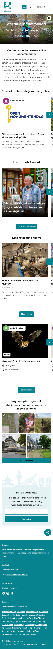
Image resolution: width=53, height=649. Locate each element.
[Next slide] (49, 115)
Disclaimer (7, 644)
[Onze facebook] (4, 593)
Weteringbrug (7, 634)
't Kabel (29, 631)
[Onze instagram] (8, 593)
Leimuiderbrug (8, 621)
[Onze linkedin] (12, 593)
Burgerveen (31, 615)
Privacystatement (29, 644)
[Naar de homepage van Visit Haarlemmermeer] (7, 7)
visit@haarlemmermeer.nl (17, 575)
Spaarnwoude (19, 631)
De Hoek (5, 618)
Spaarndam (7, 631)
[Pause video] (49, 18)
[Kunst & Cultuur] (6, 101)
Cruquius (40, 615)
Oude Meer (29, 625)
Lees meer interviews (26, 226)
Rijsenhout (6, 628)
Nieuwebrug (19, 625)
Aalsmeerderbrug (9, 612)
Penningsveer (41, 625)
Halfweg (29, 618)
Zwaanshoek (19, 634)
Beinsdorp (43, 612)
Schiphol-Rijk (41, 628)
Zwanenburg (31, 634)
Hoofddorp (39, 618)
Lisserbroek (27, 621)
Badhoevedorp (32, 612)
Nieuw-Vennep (39, 621)
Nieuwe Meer (7, 625)
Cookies (42, 644)
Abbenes (21, 612)
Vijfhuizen (37, 631)
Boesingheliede (8, 615)
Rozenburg (16, 628)
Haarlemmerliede (17, 618)
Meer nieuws (26, 314)
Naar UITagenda (26, 390)
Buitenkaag (20, 615)
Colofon (16, 644)
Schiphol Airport (28, 628)
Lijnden (18, 621)
